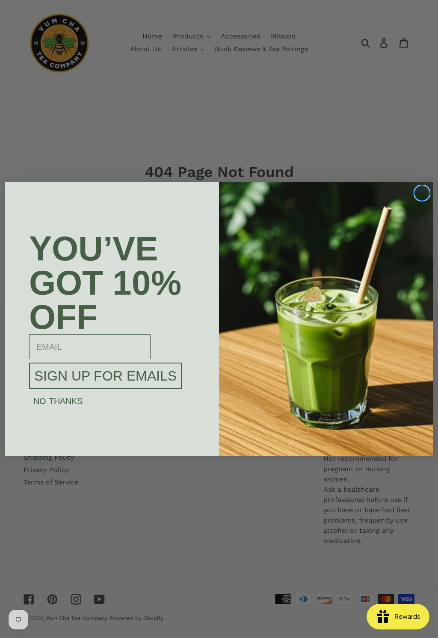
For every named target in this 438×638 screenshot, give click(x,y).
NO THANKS (58, 401)
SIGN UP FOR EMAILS (105, 376)
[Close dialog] (421, 193)
